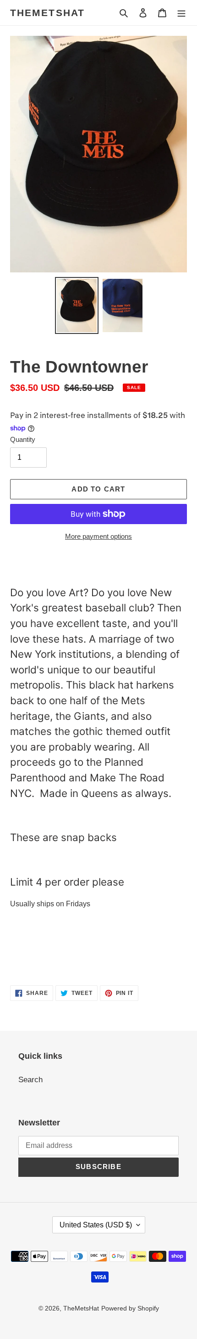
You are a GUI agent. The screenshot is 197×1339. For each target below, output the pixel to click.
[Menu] (181, 12)
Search (30, 1079)
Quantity (22, 439)
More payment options (98, 536)
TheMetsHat (47, 12)
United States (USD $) (96, 1225)
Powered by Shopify (130, 1308)
